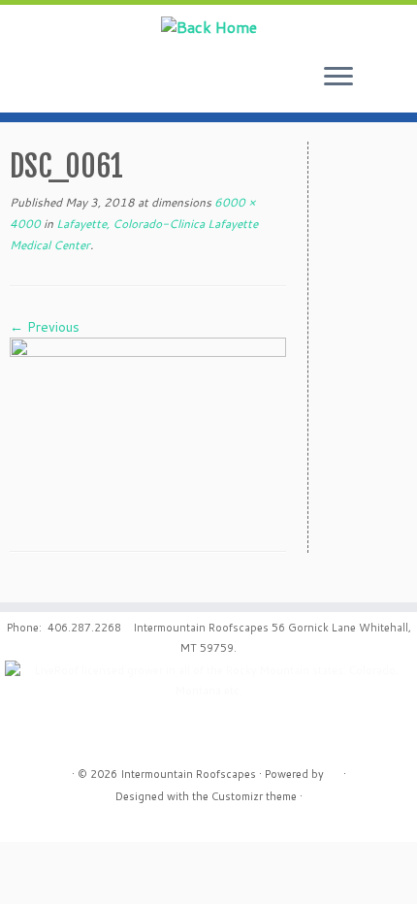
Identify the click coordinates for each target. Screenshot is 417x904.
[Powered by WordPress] (333, 770)
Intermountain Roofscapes (188, 774)
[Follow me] (392, 87)
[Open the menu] (338, 77)
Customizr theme (254, 796)
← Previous (45, 327)
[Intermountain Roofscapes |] (208, 26)
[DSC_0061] (148, 428)
